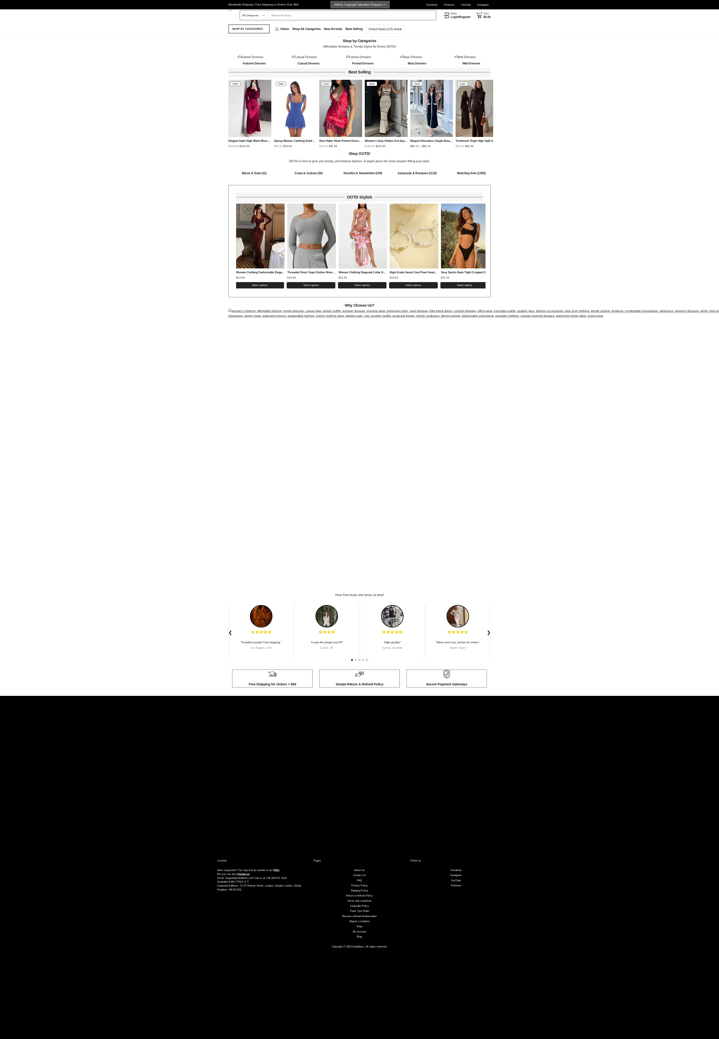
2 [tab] (356, 660)
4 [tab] (363, 660)
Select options (260, 285)
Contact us (243, 874)
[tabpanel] (261, 630)
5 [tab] (367, 660)
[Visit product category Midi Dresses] (471, 57)
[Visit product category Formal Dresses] (363, 57)
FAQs (276, 870)
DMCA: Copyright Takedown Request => (360, 4)
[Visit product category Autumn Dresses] (254, 57)
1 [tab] (352, 660)
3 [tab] (359, 660)
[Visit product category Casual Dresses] (308, 57)
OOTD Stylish (359, 197)
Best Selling (359, 72)
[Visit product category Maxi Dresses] (417, 57)
